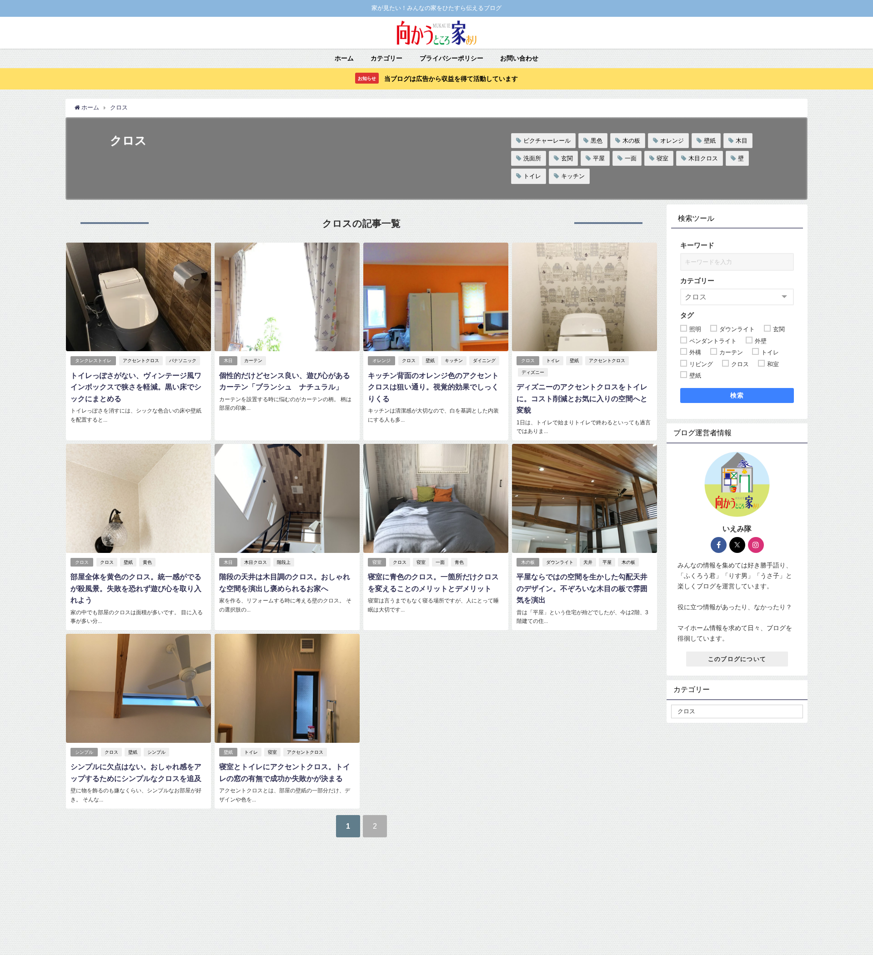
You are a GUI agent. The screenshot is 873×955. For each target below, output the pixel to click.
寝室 (662, 158)
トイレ (532, 176)
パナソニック (182, 360)
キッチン (573, 176)
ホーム (344, 58)
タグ (687, 315)
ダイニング (484, 360)
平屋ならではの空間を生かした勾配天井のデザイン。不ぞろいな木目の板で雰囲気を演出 (582, 588)
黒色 (596, 141)
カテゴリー (386, 58)
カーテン (253, 360)
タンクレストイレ (93, 360)
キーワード (697, 245)
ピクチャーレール (547, 141)
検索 (737, 395)
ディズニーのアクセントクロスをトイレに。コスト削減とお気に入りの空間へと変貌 (582, 398)
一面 (631, 158)
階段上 (284, 562)
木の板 (631, 141)
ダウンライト (559, 562)
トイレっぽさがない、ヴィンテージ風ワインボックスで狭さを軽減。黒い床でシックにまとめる (135, 387)
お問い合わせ (519, 58)
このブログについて (737, 659)
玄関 (567, 158)
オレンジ (672, 141)
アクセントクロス (141, 360)
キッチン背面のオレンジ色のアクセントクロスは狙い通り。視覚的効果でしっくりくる (433, 387)
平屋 (599, 158)
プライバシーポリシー (451, 58)
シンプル (84, 752)
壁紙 (710, 141)
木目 (742, 141)
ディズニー (533, 372)
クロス (409, 360)
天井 (587, 562)
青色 (459, 562)
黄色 (147, 562)
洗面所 (532, 158)
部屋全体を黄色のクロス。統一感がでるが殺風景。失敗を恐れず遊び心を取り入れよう (135, 588)
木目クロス (703, 158)
